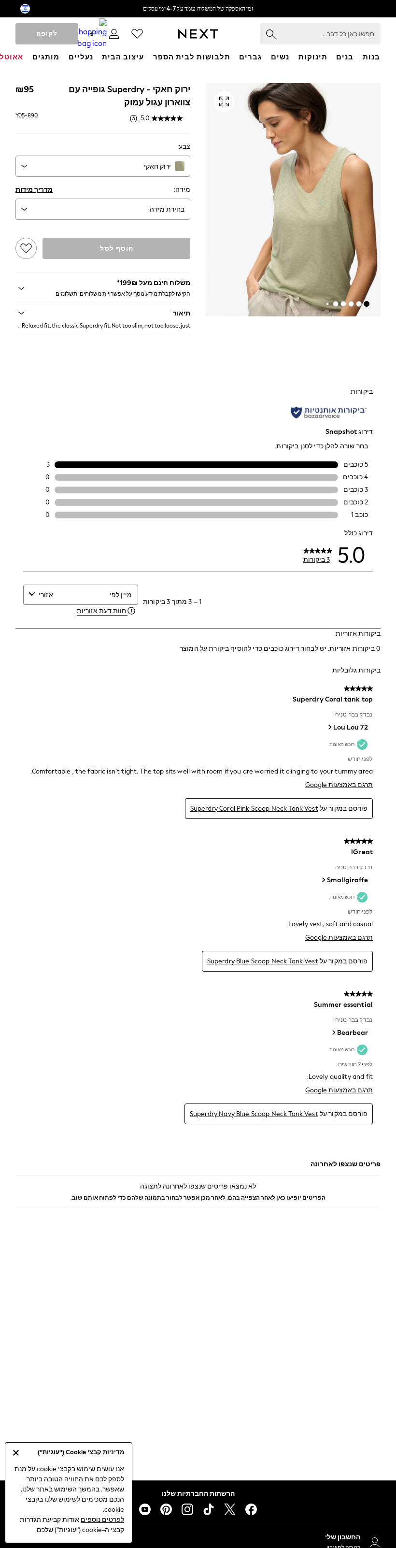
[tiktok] (208, 1509)
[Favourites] (137, 33)
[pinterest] (166, 1509)
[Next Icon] (198, 34)
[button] (366, 304)
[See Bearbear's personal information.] (333, 1032)
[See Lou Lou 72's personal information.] (329, 727)
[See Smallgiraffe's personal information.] (323, 880)
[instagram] (187, 1509)
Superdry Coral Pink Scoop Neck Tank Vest (254, 808)
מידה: (182, 190)
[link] (114, 33)
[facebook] (251, 1509)
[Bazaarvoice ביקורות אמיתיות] (328, 412)
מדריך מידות (34, 190)
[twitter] (229, 1509)
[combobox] (102, 166)
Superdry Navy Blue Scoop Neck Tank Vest (254, 1114)
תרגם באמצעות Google (339, 785)
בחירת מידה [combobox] (167, 209)
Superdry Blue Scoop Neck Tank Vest (262, 961)
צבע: (183, 147)
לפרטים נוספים (102, 1520)
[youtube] (145, 1509)
